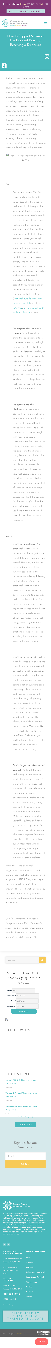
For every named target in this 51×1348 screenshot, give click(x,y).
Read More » (9, 1088)
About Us (30, 1263)
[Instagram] (8, 1244)
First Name (11, 996)
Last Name (11, 1001)
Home (28, 1258)
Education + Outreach (35, 1272)
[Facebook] (4, 1244)
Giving (29, 1287)
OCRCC (18, 308)
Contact (29, 1292)
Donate (41, 1341)
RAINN (26, 303)
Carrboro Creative (22, 1334)
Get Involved (31, 1282)
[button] (45, 23)
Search (29, 1297)
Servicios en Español (35, 1277)
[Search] (42, 960)
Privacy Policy (8, 1305)
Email (9, 991)
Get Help (30, 1268)
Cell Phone (11, 1006)
